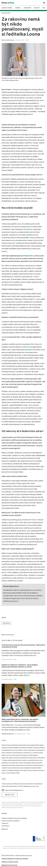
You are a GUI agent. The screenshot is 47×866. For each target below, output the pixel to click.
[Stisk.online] (8, 3)
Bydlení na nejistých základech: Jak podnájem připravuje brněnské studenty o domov (20, 666)
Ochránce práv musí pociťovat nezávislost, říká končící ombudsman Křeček (23, 646)
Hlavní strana (7, 8)
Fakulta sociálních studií (10, 862)
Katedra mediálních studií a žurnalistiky (15, 859)
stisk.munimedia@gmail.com (12, 790)
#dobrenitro (28, 256)
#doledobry (28, 349)
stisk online (6, 623)
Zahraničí (27, 8)
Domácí (18, 8)
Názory (37, 8)
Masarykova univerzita (9, 865)
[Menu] (44, 3)
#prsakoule (28, 229)
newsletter (9, 795)
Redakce (5, 829)
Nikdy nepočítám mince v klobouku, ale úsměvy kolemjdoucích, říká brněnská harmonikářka (20, 720)
